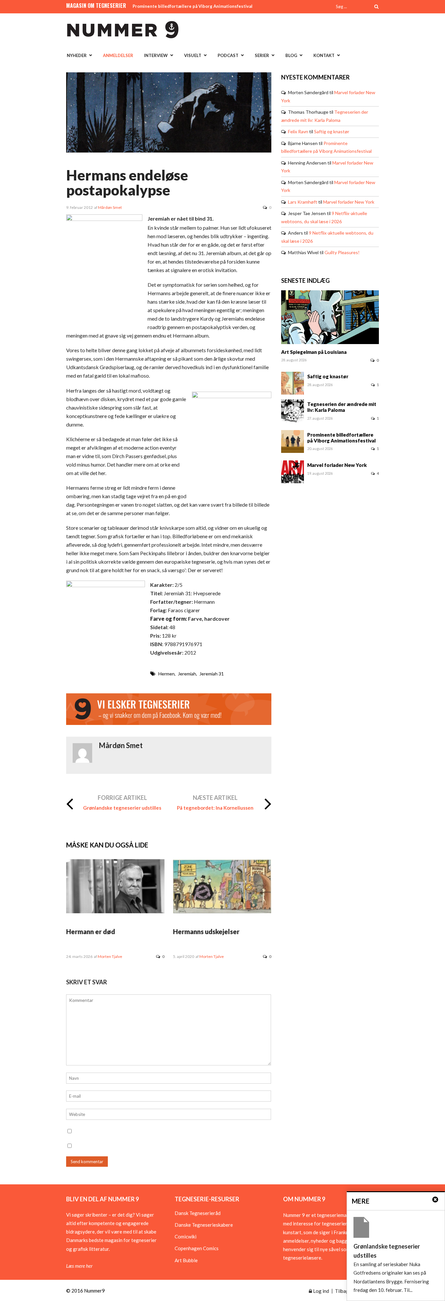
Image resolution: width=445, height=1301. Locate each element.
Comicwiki (185, 1236)
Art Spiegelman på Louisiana (314, 352)
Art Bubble (186, 1260)
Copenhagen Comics (197, 1248)
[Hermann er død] (115, 911)
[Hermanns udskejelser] (222, 911)
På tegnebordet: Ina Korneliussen (215, 808)
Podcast (228, 55)
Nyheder (77, 55)
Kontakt (324, 55)
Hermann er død (90, 931)
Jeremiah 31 (211, 673)
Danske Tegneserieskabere (204, 1225)
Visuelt (192, 55)
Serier (262, 55)
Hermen (166, 673)
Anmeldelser (118, 55)
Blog (291, 55)
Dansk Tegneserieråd (198, 1213)
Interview (156, 55)
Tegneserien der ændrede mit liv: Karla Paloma (341, 407)
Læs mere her (79, 1266)
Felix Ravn (298, 131)
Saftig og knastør (331, 131)
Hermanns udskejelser (206, 931)
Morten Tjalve (110, 956)
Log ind (320, 1291)
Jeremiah (187, 673)
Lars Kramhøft (302, 202)
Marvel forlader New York (348, 202)
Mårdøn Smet (110, 207)
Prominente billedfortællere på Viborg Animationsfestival (192, 6)
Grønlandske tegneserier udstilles (122, 808)
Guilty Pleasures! (342, 252)
